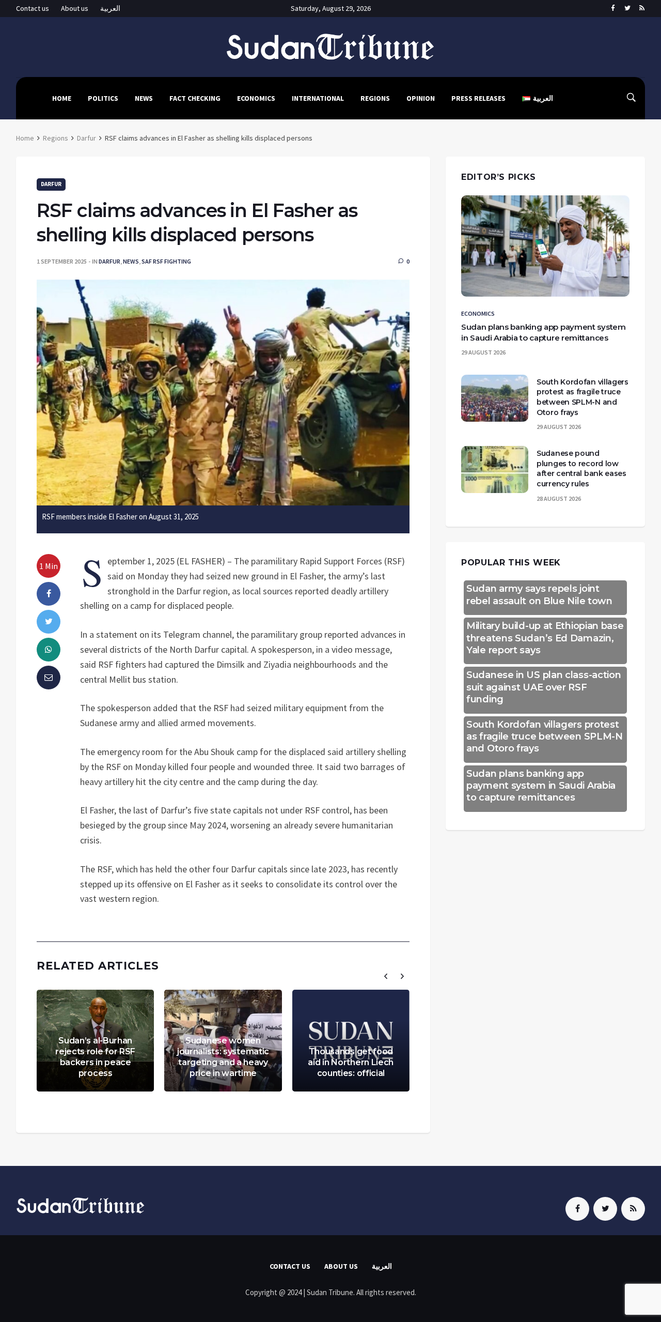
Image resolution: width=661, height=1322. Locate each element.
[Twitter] (627, 9)
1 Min (48, 566)
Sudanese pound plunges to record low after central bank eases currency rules (581, 468)
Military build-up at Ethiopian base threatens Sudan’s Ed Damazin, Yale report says (545, 638)
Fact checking (195, 98)
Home (61, 98)
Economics (256, 98)
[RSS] (641, 9)
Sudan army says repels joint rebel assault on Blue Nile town (539, 594)
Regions (375, 98)
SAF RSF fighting (166, 261)
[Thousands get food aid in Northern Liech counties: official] (351, 1041)
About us (74, 8)
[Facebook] (612, 9)
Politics (103, 98)
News (144, 98)
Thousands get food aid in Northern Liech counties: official (351, 1062)
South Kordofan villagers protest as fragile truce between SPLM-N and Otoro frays (582, 397)
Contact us (32, 8)
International (318, 98)
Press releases (478, 98)
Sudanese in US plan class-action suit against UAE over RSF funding (543, 687)
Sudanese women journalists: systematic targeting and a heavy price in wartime (223, 1057)
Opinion (420, 98)
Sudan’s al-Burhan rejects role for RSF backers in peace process (95, 1057)
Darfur (86, 138)
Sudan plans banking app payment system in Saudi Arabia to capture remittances (541, 786)
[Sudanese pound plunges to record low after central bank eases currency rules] (494, 469)
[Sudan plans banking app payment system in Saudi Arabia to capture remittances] (545, 246)
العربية (110, 8)
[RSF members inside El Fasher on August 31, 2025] (223, 391)
